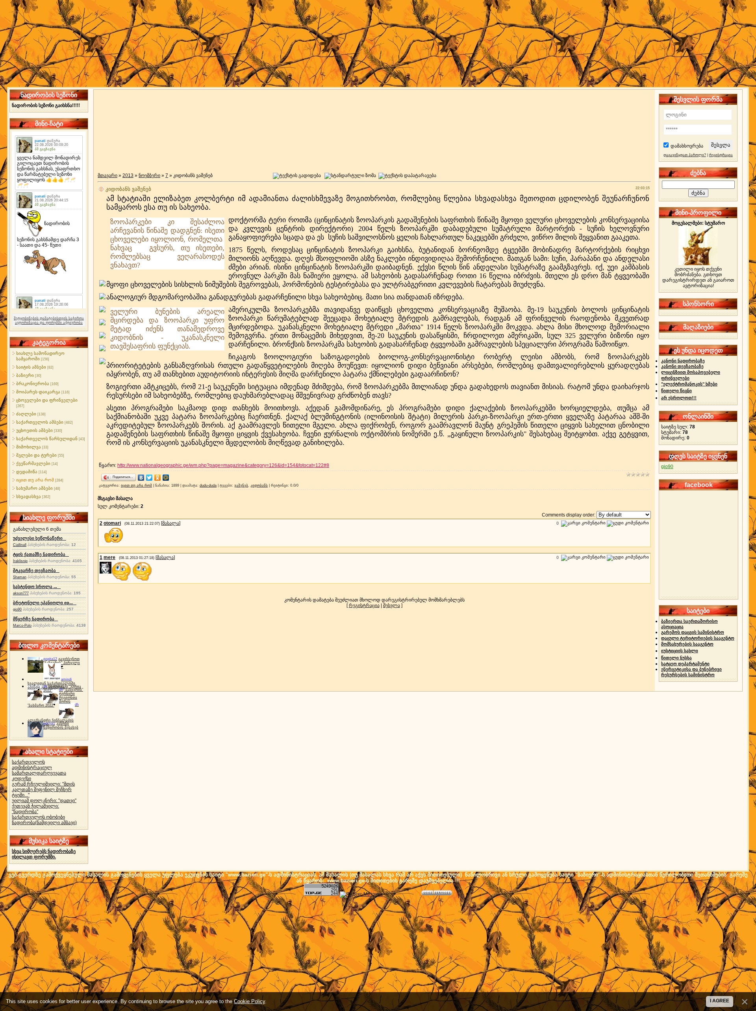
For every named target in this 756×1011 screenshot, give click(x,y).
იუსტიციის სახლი (679, 650)
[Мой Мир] (166, 477)
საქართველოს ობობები (38, 817)
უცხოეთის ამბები (34, 430)
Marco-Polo (22, 625)
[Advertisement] (378, 953)
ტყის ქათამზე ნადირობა (41, 554)
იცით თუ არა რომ (35, 480)
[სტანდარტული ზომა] (350, 176)
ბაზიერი (25, 375)
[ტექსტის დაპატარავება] (407, 176)
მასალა (170, 523)
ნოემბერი (149, 175)
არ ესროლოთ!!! (679, 397)
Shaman (19, 577)
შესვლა (391, 605)
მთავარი (107, 175)
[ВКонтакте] (141, 477)
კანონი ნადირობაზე (683, 360)
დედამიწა (26, 471)
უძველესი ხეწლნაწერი (39, 538)
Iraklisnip (20, 561)
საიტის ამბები (31, 367)
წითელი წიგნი (676, 390)
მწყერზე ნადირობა (35, 618)
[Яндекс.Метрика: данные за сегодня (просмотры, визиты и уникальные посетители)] (361, 894)
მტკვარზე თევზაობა (36, 570)
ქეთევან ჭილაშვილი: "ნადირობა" (35, 808)
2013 (127, 175)
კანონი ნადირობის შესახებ (60, 725)
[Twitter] (149, 477)
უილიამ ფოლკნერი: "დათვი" (44, 800)
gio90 (17, 609)
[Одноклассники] (158, 477)
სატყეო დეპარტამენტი (685, 663)
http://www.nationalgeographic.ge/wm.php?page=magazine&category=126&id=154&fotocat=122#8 (223, 465)
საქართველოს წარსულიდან (47, 438)
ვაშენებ (241, 485)
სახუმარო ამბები (34, 488)
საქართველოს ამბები (39, 422)
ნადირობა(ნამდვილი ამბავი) (44, 822)
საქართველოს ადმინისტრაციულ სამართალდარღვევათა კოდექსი (39, 770)
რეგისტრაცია (364, 605)
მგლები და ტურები (36, 455)
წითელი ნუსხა (676, 657)
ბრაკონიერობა (32, 383)
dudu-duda (208, 485)
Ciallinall (19, 545)
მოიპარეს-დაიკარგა (38, 391)
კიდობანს (259, 485)
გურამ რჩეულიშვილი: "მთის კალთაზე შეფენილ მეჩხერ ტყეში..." (43, 789)
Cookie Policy (249, 1001)
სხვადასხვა (28, 496)
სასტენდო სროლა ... (37, 586)
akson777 (21, 593)
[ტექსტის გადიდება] (297, 176)
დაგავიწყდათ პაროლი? (684, 155)
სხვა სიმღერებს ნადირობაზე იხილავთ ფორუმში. (44, 854)
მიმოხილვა (28, 447)
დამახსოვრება (687, 146)
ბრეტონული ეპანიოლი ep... (44, 602)
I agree (719, 1001)
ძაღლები (26, 413)
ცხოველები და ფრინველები (47, 400)
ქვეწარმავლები (33, 463)
